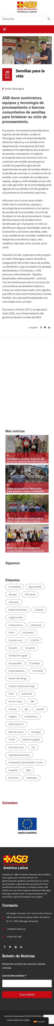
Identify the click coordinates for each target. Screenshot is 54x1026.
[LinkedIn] (21, 947)
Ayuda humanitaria (18, 609)
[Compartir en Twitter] (45, 328)
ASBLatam (14, 602)
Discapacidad (15, 663)
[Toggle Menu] (4, 29)
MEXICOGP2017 (16, 724)
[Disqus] (27, 386)
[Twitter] (10, 947)
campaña (39, 609)
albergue (13, 594)
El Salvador (34, 663)
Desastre (13, 647)
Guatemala (26, 693)
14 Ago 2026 (25, 460)
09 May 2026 (24, 549)
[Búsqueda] (49, 19)
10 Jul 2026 (24, 490)
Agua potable (34, 586)
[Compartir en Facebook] (41, 328)
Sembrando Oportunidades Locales (26, 762)
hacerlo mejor (15, 701)
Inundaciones (31, 716)
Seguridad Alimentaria (19, 754)
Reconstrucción (16, 747)
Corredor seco (15, 640)
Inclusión (40, 709)
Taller (28, 770)
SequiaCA (13, 770)
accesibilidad (15, 586)
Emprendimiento (17, 670)
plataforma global (31, 739)
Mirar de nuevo (16, 731)
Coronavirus (28, 632)
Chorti (11, 632)
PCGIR (12, 739)
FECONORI (37, 670)
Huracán (13, 709)
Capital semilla (15, 617)
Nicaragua (36, 731)
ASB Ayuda (30, 594)
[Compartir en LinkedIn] (49, 328)
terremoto (14, 777)
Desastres (30, 647)
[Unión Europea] (27, 825)
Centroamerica (16, 625)
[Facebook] (4, 947)
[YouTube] (15, 947)
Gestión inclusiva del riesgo (22, 686)
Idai (26, 709)
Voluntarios (31, 777)
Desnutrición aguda (18, 655)
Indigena (13, 716)
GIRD (11, 693)
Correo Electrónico (14, 975)
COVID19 (34, 640)
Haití (32, 701)
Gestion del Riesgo (18, 678)
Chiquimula (36, 625)
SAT (33, 747)
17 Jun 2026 (24, 519)
